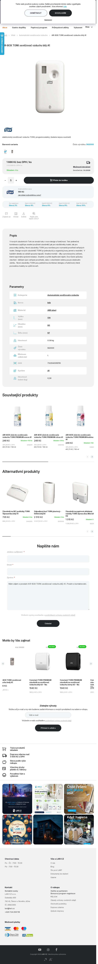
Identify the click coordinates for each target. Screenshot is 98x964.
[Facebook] (56, 949)
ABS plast (51, 310)
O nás (53, 863)
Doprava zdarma (57, 907)
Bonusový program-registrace (63, 893)
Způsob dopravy (57, 911)
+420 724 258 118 (12, 912)
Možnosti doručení (81, 167)
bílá (49, 303)
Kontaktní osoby (11, 891)
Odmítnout (36, 13)
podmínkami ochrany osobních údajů (60, 615)
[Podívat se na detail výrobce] (8, 129)
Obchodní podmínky (59, 904)
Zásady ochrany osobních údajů (63, 900)
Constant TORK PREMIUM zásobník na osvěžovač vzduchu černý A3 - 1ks (71, 682)
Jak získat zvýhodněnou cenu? (29, 195)
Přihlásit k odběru (48, 728)
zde (65, 6)
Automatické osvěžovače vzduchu (63, 295)
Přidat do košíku (60, 180)
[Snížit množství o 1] (5, 181)
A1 (48, 370)
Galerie (53, 877)
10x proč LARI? (56, 870)
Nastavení (48, 20)
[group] (44, 669)
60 (48, 325)
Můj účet (54, 897)
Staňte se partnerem (59, 891)
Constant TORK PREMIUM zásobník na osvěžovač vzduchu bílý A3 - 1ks (40, 682)
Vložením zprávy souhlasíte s (48, 615)
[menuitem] (6, 27)
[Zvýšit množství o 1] (16, 181)
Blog (52, 867)
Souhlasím (60, 13)
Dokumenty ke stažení (59, 874)
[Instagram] (48, 949)
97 (48, 333)
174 (48, 318)
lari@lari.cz (10, 908)
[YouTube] (39, 949)
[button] (92, 457)
